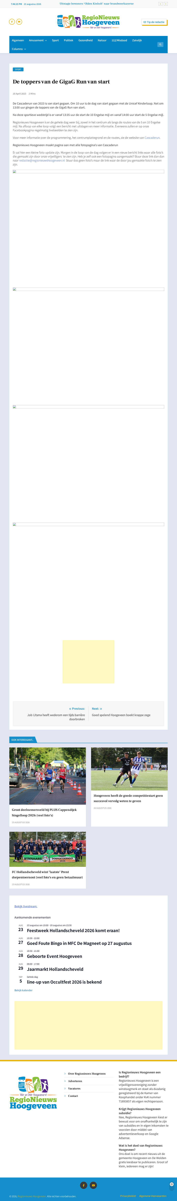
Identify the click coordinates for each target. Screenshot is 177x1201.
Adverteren (75, 1081)
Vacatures (74, 1088)
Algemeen (18, 40)
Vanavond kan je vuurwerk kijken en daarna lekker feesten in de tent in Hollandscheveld (96, 3)
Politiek (68, 40)
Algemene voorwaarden (152, 1196)
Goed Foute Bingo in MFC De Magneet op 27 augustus (79, 943)
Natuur (102, 40)
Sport (55, 40)
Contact (73, 1096)
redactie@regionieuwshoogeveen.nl (42, 160)
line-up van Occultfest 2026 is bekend (64, 982)
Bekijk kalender (23, 990)
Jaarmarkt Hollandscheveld (55, 969)
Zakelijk (137, 40)
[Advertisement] (88, 661)
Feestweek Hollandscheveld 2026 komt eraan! (73, 930)
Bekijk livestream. (26, 906)
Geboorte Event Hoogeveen (54, 956)
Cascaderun (152, 137)
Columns (17, 49)
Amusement (36, 40)
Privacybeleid (128, 1196)
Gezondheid (85, 40)
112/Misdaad (119, 40)
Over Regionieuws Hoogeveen (87, 1073)
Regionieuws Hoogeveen (32, 1196)
